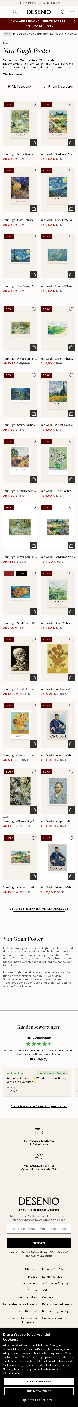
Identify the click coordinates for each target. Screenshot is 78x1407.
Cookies (47, 1297)
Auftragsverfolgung (55, 1283)
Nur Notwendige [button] (39, 1391)
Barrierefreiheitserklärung (19, 1304)
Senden (39, 1243)
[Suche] (14, 12)
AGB (45, 1290)
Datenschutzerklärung (34, 1252)
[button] (39, 1400)
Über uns (31, 1269)
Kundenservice (52, 1276)
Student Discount (25, 1311)
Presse (32, 1276)
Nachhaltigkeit (27, 1297)
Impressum (30, 1283)
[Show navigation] (6, 12)
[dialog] (39, 1367)
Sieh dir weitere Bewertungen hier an (39, 1106)
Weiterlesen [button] (12, 74)
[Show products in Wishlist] (63, 12)
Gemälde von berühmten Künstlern (40, 33)
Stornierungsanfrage (56, 1311)
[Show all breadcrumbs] (7, 34)
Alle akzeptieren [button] (39, 1381)
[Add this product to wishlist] (33, 104)
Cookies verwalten (54, 1318)
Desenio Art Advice (55, 1269)
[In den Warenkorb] (33, 142)
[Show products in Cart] (72, 12)
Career (32, 1290)
